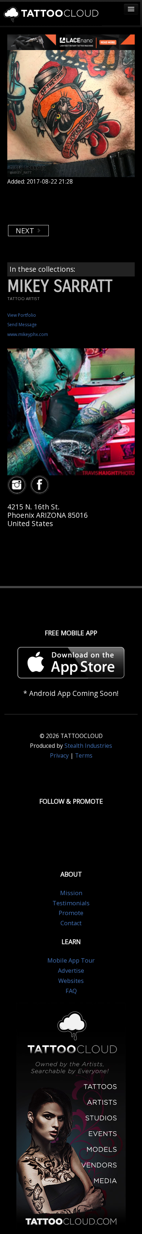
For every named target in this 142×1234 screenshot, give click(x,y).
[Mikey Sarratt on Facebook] (40, 485)
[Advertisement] (65, 205)
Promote (71, 913)
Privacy (59, 755)
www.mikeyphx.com (27, 334)
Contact (71, 923)
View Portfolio (21, 315)
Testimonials (71, 903)
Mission (71, 893)
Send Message (22, 324)
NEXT (26, 230)
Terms (83, 755)
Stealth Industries (88, 746)
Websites (71, 981)
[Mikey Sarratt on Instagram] (17, 485)
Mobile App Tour (71, 960)
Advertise (71, 971)
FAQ (71, 991)
